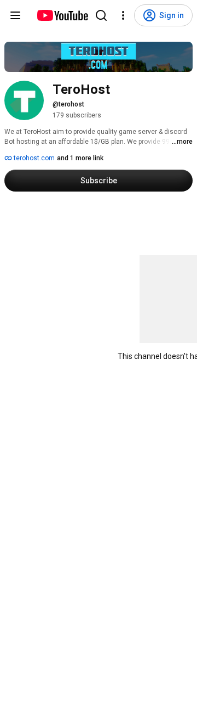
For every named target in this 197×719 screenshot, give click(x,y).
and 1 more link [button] (80, 158)
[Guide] (15, 15)
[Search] (101, 15)
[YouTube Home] (62, 15)
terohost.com (33, 158)
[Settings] (123, 15)
